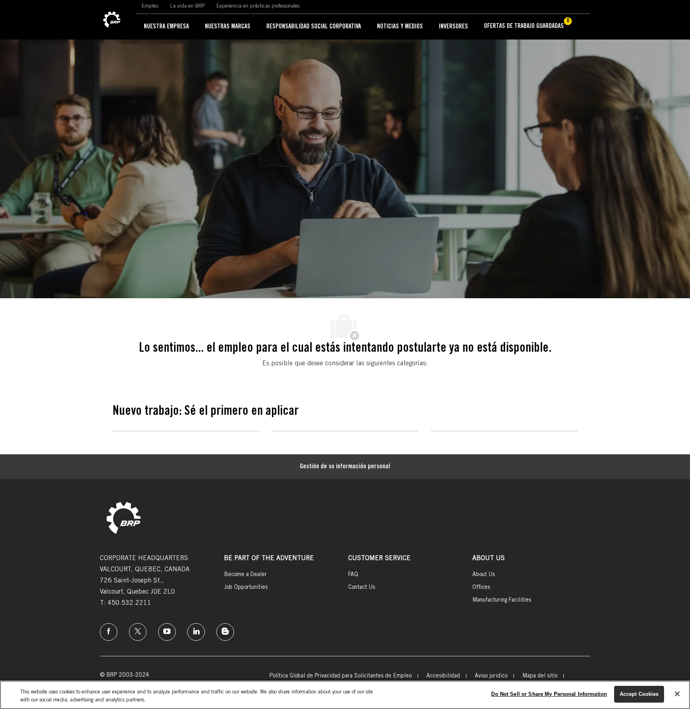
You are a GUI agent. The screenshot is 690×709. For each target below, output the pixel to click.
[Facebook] (108, 632)
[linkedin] (196, 632)
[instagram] (167, 632)
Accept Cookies (639, 694)
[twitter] (138, 632)
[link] (112, 20)
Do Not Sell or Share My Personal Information (549, 694)
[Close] (677, 694)
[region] (345, 695)
